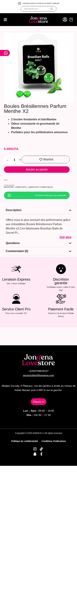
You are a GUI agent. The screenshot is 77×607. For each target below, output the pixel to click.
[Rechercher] (53, 8)
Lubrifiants (21, 187)
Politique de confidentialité (24, 441)
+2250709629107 (38, 371)
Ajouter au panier (37, 169)
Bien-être (9, 187)
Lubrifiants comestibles (40, 187)
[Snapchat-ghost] (35, 454)
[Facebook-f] (41, 454)
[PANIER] (71, 19)
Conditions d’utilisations (54, 441)
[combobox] (35, 8)
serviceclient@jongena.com (38, 375)
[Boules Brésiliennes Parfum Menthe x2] (38, 67)
